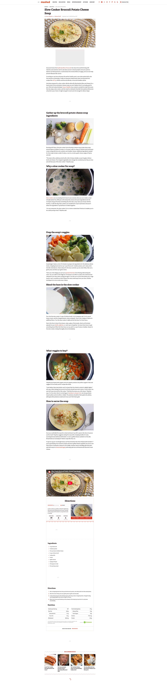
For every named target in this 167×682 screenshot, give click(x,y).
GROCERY (92, 2)
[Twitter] (104, 2)
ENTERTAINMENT (76, 2)
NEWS (68, 2)
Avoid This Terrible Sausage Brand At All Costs (49, 668)
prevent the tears (70, 273)
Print (63, 505)
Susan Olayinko (67, 87)
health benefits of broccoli (64, 68)
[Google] (115, 2)
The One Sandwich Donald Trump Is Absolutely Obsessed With (62, 669)
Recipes (46, 6)
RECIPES (55, 2)
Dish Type (52, 6)
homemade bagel (60, 447)
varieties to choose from (74, 393)
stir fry (54, 80)
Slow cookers (49, 198)
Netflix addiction (59, 325)
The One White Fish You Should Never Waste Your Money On (89, 668)
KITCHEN (85, 2)
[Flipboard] (112, 2)
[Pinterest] (109, 2)
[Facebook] (99, 2)
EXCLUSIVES (62, 2)
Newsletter (125, 2)
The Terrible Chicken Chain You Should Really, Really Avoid (76, 668)
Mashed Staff (58, 16)
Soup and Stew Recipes (60, 6)
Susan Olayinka (49, 16)
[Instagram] (107, 2)
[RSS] (117, 2)
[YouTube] (102, 2)
